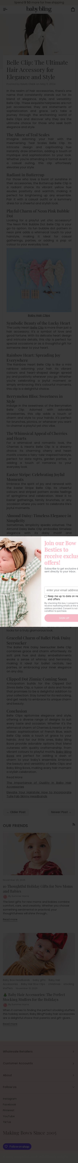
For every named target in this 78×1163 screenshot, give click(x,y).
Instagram (10, 1099)
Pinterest (8, 1110)
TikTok (7, 1122)
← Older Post (16, 812)
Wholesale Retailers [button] (18, 1051)
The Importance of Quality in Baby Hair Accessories (39, 785)
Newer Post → (61, 812)
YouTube (9, 1116)
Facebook (9, 1104)
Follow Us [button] (10, 1087)
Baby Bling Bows (18, 1157)
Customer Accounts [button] (18, 1063)
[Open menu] (8, 9)
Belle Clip (37, 327)
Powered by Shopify (53, 1157)
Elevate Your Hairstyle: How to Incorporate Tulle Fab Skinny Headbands (39, 794)
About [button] (7, 1075)
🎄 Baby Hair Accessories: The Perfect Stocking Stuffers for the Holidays (34, 997)
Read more (10, 919)
